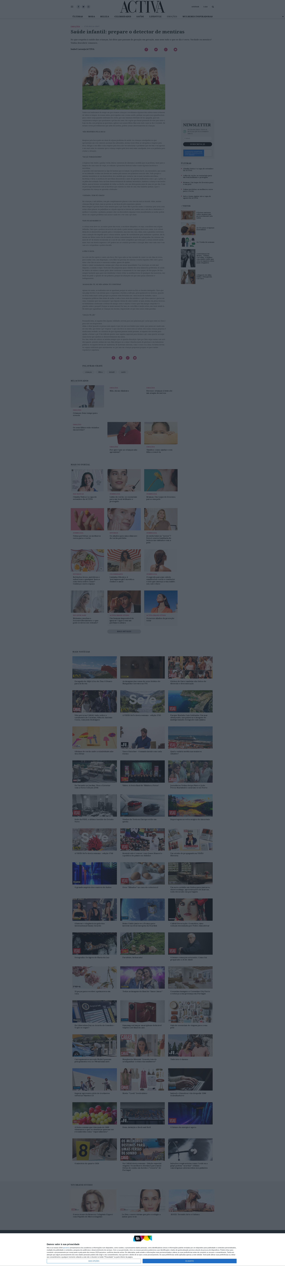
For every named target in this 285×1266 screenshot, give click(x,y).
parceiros (66, 1247)
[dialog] (142, 1249)
